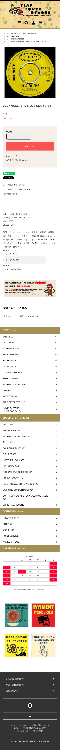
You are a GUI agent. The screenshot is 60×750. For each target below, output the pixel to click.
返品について (11, 156)
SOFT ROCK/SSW (29, 33)
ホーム (6, 33)
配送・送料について (40, 725)
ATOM (41, 731)
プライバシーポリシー (25, 731)
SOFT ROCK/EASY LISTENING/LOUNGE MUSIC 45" (29, 42)
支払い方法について (24, 725)
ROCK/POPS (15, 33)
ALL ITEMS (15, 36)
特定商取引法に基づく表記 (17, 160)
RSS (36, 731)
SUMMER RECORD (17, 39)
